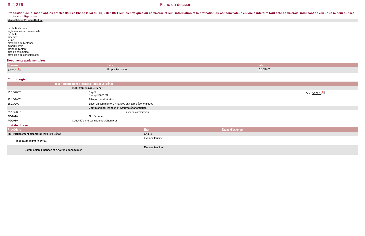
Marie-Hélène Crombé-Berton (25, 20)
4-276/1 (12, 70)
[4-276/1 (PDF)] (18, 70)
